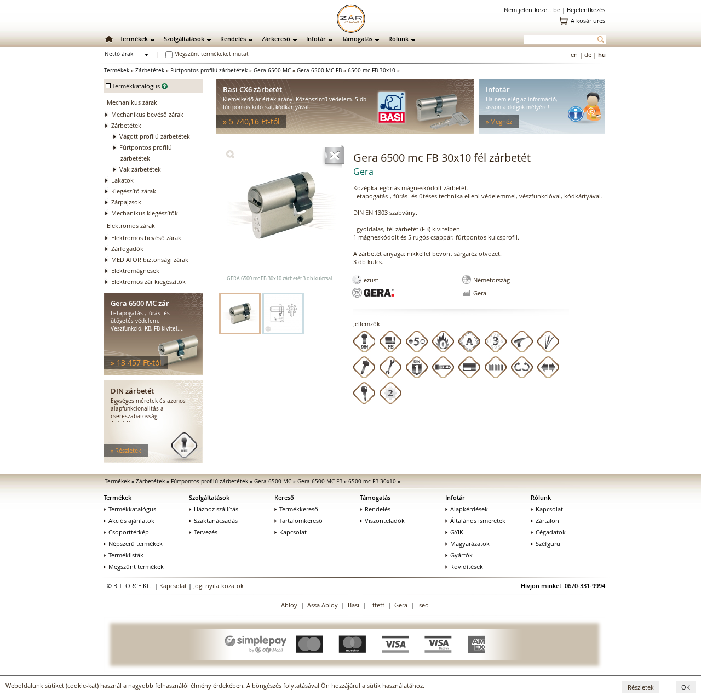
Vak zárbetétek (140, 169)
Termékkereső (298, 509)
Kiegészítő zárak (133, 191)
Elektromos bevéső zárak (146, 237)
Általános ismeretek (477, 520)
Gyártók (461, 555)
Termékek (134, 39)
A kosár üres (588, 20)
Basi (353, 605)
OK (685, 687)
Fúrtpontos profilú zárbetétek (209, 70)
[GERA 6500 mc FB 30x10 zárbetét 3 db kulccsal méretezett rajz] (283, 313)
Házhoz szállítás (216, 509)
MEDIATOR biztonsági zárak (149, 259)
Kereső (284, 497)
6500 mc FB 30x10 (371, 70)
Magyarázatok (470, 543)
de (587, 54)
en (574, 54)
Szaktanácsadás (216, 520)
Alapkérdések (469, 509)
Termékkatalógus (132, 509)
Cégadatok (551, 532)
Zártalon (547, 520)
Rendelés (233, 39)
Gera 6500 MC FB (319, 70)
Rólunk (398, 39)
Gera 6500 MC (272, 70)
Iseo (423, 605)
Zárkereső (276, 39)
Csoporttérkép (128, 532)
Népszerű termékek (135, 543)
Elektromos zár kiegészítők (148, 281)
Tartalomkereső (301, 520)
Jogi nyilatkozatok (218, 586)
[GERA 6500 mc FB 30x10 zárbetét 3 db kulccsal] (230, 156)
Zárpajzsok (126, 202)
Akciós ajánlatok (131, 520)
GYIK (456, 532)
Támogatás (357, 39)
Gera (400, 605)
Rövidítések (466, 566)
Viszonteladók (385, 520)
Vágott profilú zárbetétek (154, 136)
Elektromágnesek (135, 270)
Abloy (289, 605)
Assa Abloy (322, 605)
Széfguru (548, 543)
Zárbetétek (149, 70)
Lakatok (122, 180)
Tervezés (205, 532)
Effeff (376, 605)
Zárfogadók (127, 248)
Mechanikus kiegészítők (144, 213)
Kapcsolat (293, 532)
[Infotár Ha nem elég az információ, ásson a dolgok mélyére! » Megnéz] (542, 131)
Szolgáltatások (184, 39)
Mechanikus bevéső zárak (147, 114)
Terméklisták (125, 555)
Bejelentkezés (586, 9)
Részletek (641, 687)
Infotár (316, 39)
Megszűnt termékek (136, 566)
